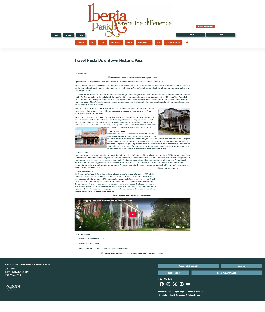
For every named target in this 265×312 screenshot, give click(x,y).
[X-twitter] (175, 284)
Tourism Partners (195, 291)
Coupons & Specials (173, 42)
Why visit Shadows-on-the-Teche (91, 238)
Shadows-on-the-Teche (85, 95)
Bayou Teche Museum (100, 86)
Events (129, 42)
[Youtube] (188, 284)
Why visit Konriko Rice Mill (89, 243)
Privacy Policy (164, 291)
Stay (102, 42)
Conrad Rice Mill (105, 108)
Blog (158, 42)
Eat (92, 42)
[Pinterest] (181, 284)
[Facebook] (161, 284)
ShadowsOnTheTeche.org (104, 191)
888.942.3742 (13, 274)
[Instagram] (168, 284)
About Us (80, 42)
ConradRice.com (93, 168)
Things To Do (115, 42)
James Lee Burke (143, 42)
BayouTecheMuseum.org (156, 149)
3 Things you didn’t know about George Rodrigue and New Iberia (103, 248)
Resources (179, 291)
